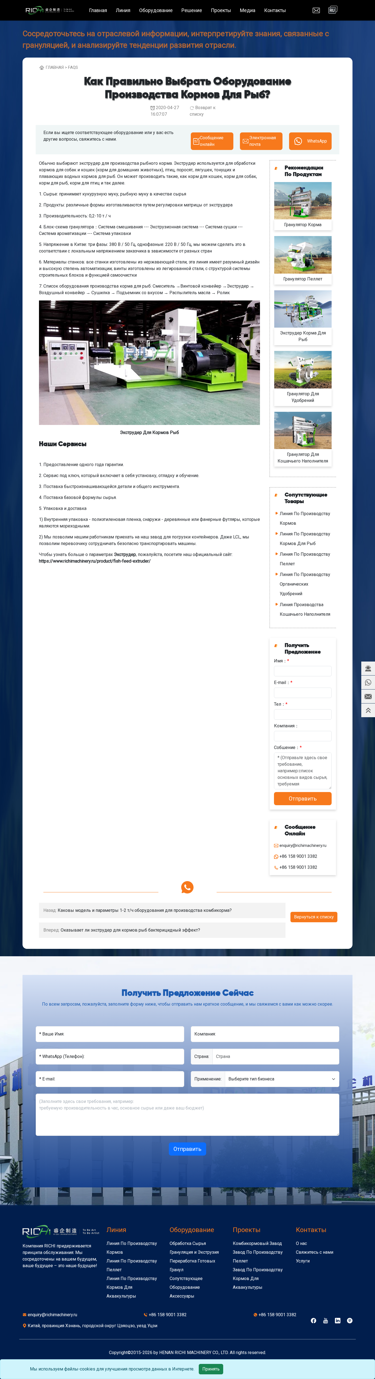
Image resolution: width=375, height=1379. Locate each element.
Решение (191, 10)
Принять (211, 1369)
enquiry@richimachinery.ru (52, 1314)
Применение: (208, 1079)
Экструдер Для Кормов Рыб (149, 432)
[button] (368, 668)
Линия (123, 10)
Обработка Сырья (188, 1243)
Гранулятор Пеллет (302, 279)
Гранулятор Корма (302, 224)
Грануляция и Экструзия (194, 1252)
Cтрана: (201, 1056)
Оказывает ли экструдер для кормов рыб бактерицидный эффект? (130, 930)
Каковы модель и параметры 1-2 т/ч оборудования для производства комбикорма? (145, 910)
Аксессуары (182, 1296)
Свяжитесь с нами (314, 1252)
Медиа (247, 10)
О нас (301, 1243)
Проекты (221, 10)
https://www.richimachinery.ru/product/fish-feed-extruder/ (95, 561)
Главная (98, 10)
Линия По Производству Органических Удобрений (305, 584)
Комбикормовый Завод (257, 1243)
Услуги (303, 1261)
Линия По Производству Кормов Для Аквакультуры (132, 1287)
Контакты (275, 10)
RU (332, 10)
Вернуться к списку (314, 917)
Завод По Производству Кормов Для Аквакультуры (258, 1278)
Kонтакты (311, 1230)
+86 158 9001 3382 (168, 1314)
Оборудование (156, 10)
